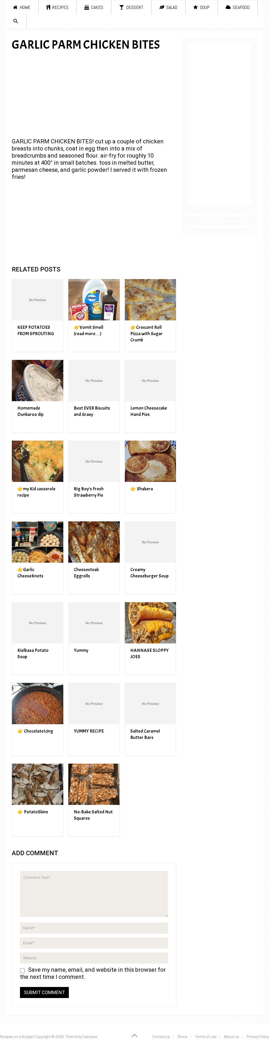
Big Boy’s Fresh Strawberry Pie (89, 492)
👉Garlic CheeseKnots (30, 573)
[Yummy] (94, 622)
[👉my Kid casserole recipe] (37, 461)
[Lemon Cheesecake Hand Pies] (150, 380)
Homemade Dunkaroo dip (30, 411)
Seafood (241, 7)
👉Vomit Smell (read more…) (88, 330)
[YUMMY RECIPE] (94, 703)
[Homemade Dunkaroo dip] (37, 380)
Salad (171, 7)
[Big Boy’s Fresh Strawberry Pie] (94, 461)
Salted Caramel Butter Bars (145, 734)
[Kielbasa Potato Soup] (37, 622)
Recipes (59, 7)
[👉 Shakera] (150, 461)
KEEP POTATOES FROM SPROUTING (35, 330)
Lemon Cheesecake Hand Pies (148, 411)
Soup (204, 7)
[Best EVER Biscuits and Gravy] (94, 380)
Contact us (161, 1037)
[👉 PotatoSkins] (37, 784)
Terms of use (206, 1037)
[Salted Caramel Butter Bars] (150, 703)
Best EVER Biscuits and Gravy (92, 411)
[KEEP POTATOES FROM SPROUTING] (37, 299)
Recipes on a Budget (17, 1037)
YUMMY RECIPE (89, 731)
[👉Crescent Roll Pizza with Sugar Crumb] (150, 299)
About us (231, 1037)
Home (24, 7)
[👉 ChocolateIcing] (37, 703)
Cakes (96, 7)
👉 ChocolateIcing (35, 731)
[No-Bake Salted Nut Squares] (94, 784)
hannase (90, 1037)
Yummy (81, 650)
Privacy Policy (257, 1037)
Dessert (134, 7)
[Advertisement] (94, 94)
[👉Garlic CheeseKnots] (37, 542)
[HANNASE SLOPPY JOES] (150, 622)
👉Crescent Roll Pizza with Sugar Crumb (146, 333)
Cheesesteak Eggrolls (86, 573)
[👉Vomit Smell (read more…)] (94, 299)
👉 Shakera (141, 489)
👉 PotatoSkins (32, 812)
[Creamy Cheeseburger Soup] (150, 542)
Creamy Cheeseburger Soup (149, 573)
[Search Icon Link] (15, 21)
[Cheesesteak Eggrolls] (94, 542)
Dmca (182, 1037)
